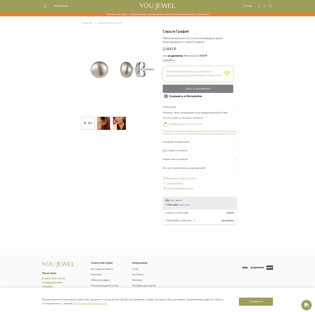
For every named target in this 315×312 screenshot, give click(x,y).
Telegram (47, 286)
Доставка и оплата (102, 269)
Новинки (61, 6)
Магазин (137, 280)
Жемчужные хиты (109, 23)
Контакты (137, 275)
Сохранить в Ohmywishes (185, 96)
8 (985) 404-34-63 (53, 279)
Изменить (184, 205)
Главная (86, 23)
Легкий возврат (175, 183)
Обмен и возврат (100, 280)
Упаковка (96, 275)
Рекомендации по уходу (105, 286)
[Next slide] (152, 72)
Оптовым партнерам (144, 286)
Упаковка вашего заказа (180, 188)
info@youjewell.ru (52, 283)
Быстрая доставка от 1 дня (181, 178)
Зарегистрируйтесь (178, 75)
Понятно (256, 301)
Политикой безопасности (90, 303)
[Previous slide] (87, 72)
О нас (248, 6)
